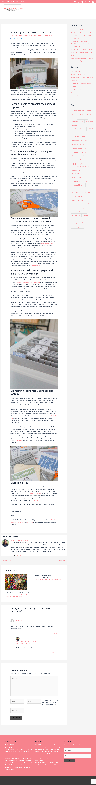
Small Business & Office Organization (82, 89)
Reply (56, 633)
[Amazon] (89, 2)
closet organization (85, 114)
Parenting (28, 594)
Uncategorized (75, 96)
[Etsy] (93, 2)
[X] (86, 2)
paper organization (77, 203)
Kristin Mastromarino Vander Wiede (27, 641)
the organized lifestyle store (81, 223)
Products (36, 35)
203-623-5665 (10, 744)
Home (3, 1)
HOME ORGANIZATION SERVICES (33, 16)
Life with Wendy (84, 156)
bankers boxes (45, 416)
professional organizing (79, 212)
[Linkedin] (21, 38)
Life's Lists (75, 152)
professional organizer (80, 208)
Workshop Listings (76, 99)
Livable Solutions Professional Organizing (81, 165)
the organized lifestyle (78, 219)
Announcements (76, 71)
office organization (77, 177)
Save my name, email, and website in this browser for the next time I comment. (50, 702)
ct (82, 121)
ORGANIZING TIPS (69, 16)
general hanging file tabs (48, 243)
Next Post (62, 560)
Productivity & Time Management (81, 83)
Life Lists (84, 152)
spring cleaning (76, 215)
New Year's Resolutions (78, 173)
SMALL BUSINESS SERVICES (53, 16)
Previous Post (6, 560)
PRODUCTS (89, 16)
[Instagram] (78, 2)
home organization (79, 136)
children (74, 114)
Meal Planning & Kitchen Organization (82, 77)
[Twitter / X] (24, 38)
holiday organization (77, 132)
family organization (78, 129)
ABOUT (80, 16)
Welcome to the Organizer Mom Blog (18, 593)
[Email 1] (17, 555)
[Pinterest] (75, 2)
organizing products (87, 192)
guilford (90, 129)
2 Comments (14, 35)
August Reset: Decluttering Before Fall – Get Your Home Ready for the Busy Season (82, 52)
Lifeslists (74, 156)
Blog (50, 781)
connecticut (75, 121)
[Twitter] (14, 38)
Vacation (88, 227)
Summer (85, 215)
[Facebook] (82, 2)
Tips (72, 92)
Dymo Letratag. (36, 265)
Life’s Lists (34, 500)
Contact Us (9, 747)
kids (86, 140)
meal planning (76, 170)
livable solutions (78, 160)
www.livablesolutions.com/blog (32, 493)
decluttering (75, 125)
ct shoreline (89, 121)
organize (86, 181)
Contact (22, 1)
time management (77, 227)
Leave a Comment (9, 594)
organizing (75, 192)
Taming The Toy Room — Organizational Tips (44, 576)
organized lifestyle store (79, 189)
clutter (74, 118)
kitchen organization (78, 144)
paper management (77, 200)
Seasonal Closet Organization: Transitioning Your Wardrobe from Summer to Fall (81, 43)
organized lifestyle (78, 185)
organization (76, 181)
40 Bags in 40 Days (78, 110)
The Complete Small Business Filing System (27, 282)
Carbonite (19, 440)
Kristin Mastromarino (79, 148)
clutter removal (83, 118)
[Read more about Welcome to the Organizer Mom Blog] (16, 582)
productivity (89, 203)
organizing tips (77, 196)
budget (89, 110)
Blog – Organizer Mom (12, 1)
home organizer (77, 140)
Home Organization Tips (26, 35)
